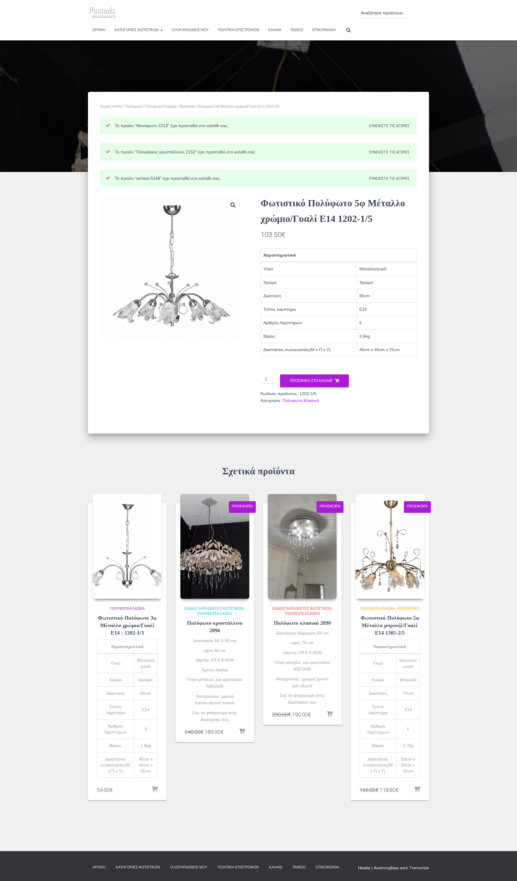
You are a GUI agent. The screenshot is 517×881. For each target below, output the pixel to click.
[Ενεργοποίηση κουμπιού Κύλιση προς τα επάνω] (505, 869)
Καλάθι (274, 30)
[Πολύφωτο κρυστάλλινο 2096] (214, 546)
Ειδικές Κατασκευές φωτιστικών (214, 608)
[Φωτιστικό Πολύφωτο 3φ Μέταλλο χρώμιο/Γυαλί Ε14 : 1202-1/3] (127, 546)
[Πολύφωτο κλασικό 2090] (302, 546)
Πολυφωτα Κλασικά (161, 106)
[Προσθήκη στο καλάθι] (155, 790)
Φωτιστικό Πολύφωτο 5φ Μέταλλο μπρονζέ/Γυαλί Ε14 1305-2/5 (390, 625)
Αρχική (99, 30)
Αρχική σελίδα (111, 106)
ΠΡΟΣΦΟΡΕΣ (408, 608)
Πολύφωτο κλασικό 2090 (302, 623)
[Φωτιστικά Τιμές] (102, 12)
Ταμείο (296, 30)
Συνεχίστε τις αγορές (389, 126)
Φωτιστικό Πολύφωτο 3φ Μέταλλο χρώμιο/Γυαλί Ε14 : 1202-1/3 (127, 625)
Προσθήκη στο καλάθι (311, 381)
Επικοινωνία (324, 30)
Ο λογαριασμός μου (190, 30)
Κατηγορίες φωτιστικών (137, 30)
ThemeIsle (419, 867)
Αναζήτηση (417, 11)
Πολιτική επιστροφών (238, 30)
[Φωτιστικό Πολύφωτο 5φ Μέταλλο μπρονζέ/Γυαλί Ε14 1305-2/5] (389, 546)
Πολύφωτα (133, 106)
